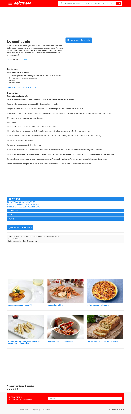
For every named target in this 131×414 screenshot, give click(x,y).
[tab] (65, 199)
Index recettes (24, 410)
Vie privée (35, 410)
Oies (25, 59)
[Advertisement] (65, 21)
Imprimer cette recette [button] (79, 40)
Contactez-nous (46, 410)
